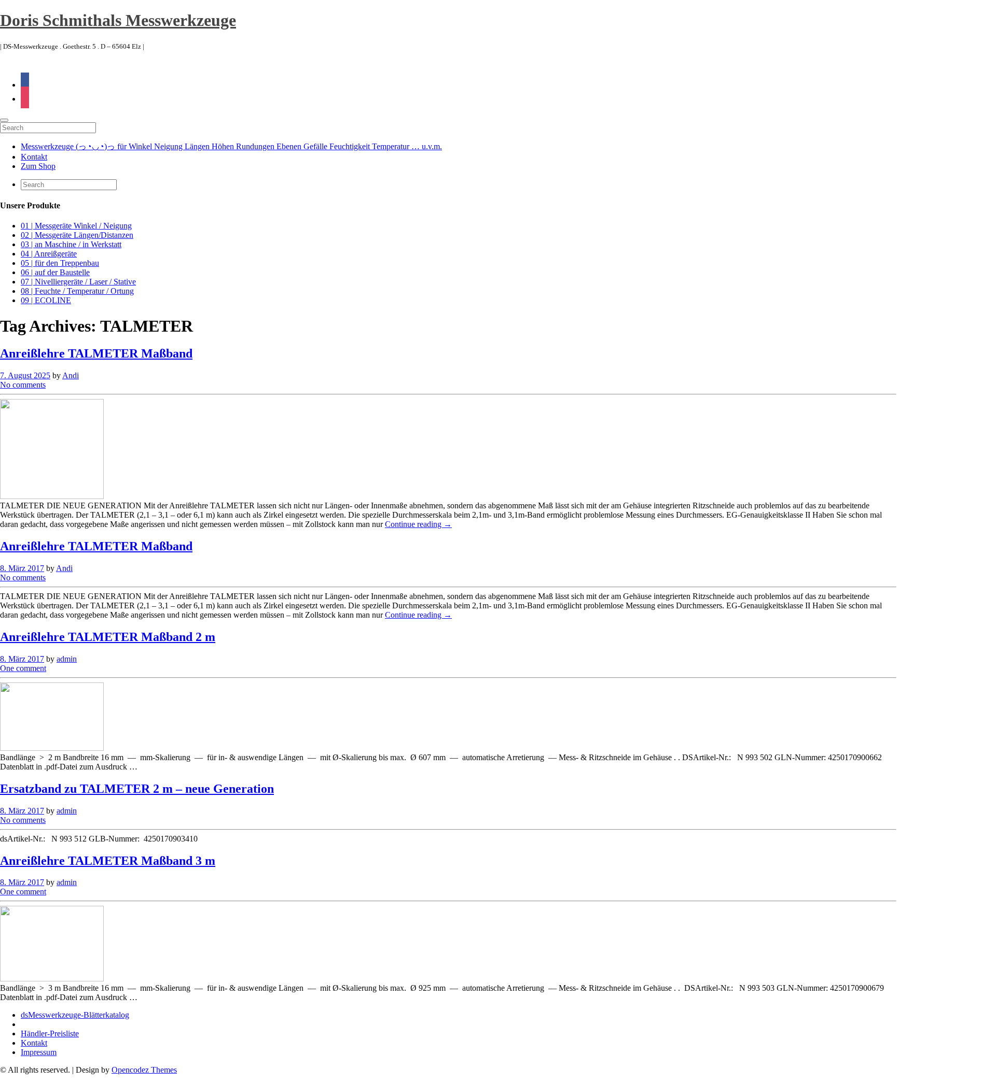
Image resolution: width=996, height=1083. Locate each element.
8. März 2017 (22, 568)
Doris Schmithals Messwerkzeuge (118, 20)
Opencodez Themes (144, 1069)
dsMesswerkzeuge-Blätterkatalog (75, 1014)
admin (67, 658)
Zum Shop (38, 166)
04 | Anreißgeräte (49, 253)
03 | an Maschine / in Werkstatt (71, 244)
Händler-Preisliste (50, 1033)
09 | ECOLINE (46, 300)
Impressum (39, 1052)
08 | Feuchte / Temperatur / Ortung (77, 291)
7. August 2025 (25, 375)
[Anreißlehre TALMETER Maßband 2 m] (52, 748)
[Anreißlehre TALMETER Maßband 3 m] (52, 978)
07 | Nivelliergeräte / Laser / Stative (78, 281)
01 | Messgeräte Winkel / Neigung (76, 225)
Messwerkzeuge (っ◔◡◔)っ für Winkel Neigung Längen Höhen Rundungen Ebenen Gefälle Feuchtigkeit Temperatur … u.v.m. (231, 146)
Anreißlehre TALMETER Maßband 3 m (107, 860)
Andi (70, 375)
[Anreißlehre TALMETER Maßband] (52, 496)
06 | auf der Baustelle (55, 272)
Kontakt (34, 156)
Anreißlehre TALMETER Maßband (96, 353)
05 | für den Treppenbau (60, 263)
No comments (23, 384)
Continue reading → (418, 524)
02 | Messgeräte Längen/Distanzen (77, 235)
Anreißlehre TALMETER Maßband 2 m (107, 637)
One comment (23, 668)
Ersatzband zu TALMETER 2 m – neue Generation (137, 788)
